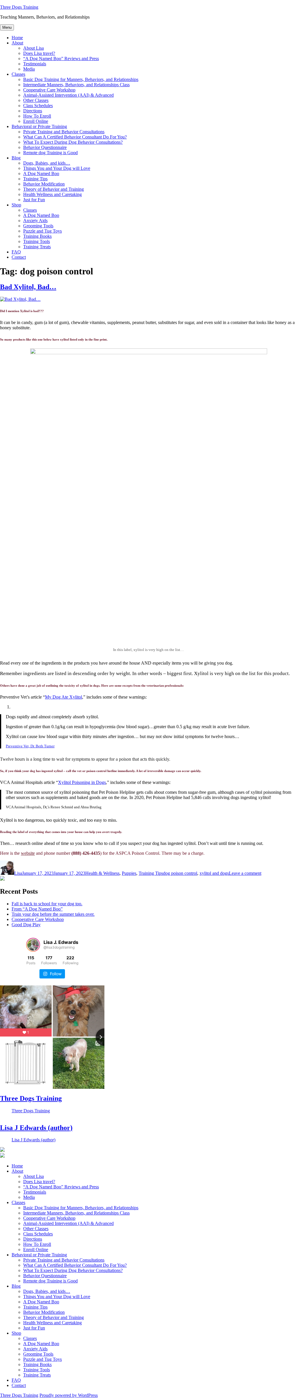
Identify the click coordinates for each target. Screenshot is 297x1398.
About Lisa (33, 48)
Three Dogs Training (19, 7)
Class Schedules (38, 105)
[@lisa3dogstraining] (33, 945)
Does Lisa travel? (39, 53)
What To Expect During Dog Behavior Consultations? (73, 142)
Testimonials (34, 63)
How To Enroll (37, 116)
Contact (19, 257)
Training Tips (35, 178)
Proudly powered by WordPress (68, 1395)
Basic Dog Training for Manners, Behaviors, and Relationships (80, 79)
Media (29, 68)
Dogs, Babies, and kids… (46, 163)
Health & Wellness (102, 873)
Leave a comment (245, 873)
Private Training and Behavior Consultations (63, 131)
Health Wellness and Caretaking (52, 194)
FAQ (16, 251)
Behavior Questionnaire (45, 147)
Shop (16, 204)
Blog (16, 157)
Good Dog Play (26, 924)
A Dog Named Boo (41, 173)
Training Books (37, 236)
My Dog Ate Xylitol (63, 696)
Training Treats (37, 246)
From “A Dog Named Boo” (37, 908)
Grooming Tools (38, 225)
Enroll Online (35, 121)
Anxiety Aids (35, 220)
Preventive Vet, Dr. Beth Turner (30, 746)
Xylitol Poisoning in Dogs (82, 782)
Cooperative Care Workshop (49, 89)
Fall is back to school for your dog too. (47, 903)
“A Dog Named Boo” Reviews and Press (61, 58)
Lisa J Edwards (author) (36, 1127)
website (28, 853)
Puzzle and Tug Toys (42, 230)
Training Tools (36, 241)
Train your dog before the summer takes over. (53, 914)
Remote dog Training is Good (50, 152)
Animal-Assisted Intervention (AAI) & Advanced (68, 95)
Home (17, 37)
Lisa (18, 873)
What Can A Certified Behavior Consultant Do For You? (75, 136)
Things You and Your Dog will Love (56, 168)
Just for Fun (34, 199)
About (17, 42)
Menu (7, 27)
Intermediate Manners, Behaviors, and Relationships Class (76, 84)
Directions (32, 110)
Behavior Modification (44, 183)
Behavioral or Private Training (39, 126)
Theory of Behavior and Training (53, 189)
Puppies (129, 873)
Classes (18, 74)
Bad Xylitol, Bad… (28, 287)
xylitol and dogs (214, 873)
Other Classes (35, 100)
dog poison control (180, 873)
